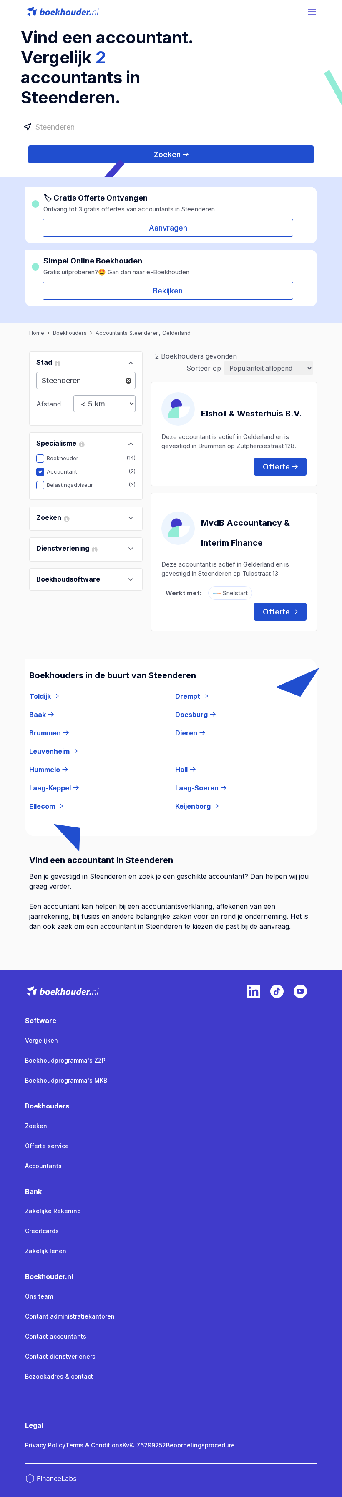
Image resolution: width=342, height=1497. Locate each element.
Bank (33, 1191)
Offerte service (47, 1145)
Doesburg (191, 714)
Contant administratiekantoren (70, 1316)
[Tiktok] (277, 991)
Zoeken (167, 154)
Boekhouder (69, 457)
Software (40, 1020)
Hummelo (44, 769)
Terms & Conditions (94, 1445)
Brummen (45, 733)
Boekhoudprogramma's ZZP (65, 1060)
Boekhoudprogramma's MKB (66, 1080)
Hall (181, 769)
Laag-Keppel (50, 788)
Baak (37, 714)
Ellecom (42, 806)
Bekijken (168, 290)
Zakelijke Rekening (53, 1210)
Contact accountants (55, 1336)
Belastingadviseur (76, 484)
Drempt (187, 696)
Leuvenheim (49, 751)
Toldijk (40, 696)
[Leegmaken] (128, 381)
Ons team (39, 1296)
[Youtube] (300, 991)
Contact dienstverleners (60, 1356)
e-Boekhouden (167, 272)
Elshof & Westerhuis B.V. (251, 414)
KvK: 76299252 (144, 1445)
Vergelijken (41, 1040)
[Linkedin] (253, 991)
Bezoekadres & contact (59, 1376)
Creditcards (42, 1230)
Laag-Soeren (197, 788)
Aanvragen (168, 227)
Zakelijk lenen (45, 1250)
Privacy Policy (45, 1445)
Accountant (68, 471)
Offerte (276, 466)
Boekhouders (47, 1106)
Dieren (186, 733)
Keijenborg (193, 806)
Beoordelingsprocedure (200, 1445)
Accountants (43, 1165)
